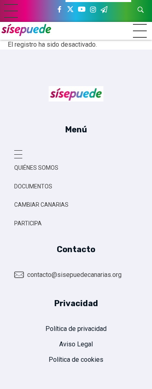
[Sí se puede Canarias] (26, 29)
